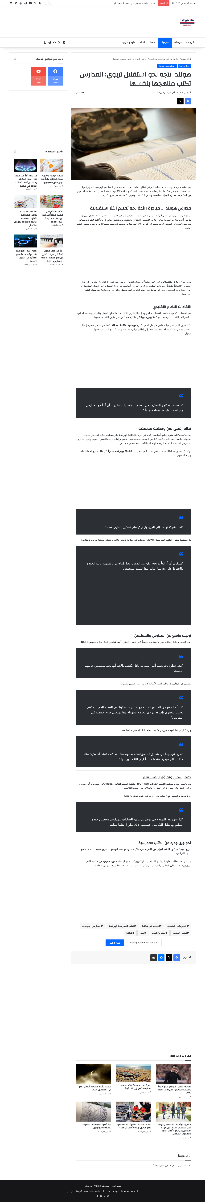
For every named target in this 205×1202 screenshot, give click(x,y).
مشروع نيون (158, 932)
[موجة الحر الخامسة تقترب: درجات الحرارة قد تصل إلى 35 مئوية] (133, 1073)
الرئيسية (190, 42)
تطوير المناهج (180, 932)
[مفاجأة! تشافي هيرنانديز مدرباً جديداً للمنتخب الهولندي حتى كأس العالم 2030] (173, 1074)
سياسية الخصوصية (121, 1191)
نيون (142, 932)
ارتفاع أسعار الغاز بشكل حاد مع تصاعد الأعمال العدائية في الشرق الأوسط (26, 256)
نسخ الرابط (115, 942)
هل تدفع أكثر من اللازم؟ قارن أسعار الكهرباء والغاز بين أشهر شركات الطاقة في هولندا (26, 181)
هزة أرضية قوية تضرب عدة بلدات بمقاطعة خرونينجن (96, 1126)
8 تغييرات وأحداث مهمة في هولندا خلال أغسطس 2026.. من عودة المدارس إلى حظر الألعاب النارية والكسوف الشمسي (174, 1129)
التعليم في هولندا (151, 925)
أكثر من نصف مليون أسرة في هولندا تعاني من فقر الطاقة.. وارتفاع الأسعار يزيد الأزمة (52, 256)
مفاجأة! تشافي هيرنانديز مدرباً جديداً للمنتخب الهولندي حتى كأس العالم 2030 (174, 1090)
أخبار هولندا (165, 42)
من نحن (70, 1191)
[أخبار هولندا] (187, 22)
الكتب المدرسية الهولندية (122, 925)
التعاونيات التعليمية (177, 925)
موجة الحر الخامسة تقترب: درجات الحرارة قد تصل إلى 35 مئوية (128, 3)
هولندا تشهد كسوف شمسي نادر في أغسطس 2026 (95, 1088)
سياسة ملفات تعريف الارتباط (88, 1191)
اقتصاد (152, 42)
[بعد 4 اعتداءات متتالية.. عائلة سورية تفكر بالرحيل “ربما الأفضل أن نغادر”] (133, 1111)
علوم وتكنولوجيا (128, 42)
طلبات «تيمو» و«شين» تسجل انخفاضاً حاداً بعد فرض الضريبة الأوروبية (52, 179)
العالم (142, 42)
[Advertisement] (133, 256)
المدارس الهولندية (91, 925)
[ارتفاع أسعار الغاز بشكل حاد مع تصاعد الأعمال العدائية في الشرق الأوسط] (25, 241)
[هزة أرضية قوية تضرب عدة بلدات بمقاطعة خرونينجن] (93, 1111)
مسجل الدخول (171, 1165)
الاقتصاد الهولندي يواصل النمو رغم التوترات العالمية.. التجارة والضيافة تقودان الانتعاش (25, 218)
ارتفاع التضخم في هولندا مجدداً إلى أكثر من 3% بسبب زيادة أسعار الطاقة (52, 217)
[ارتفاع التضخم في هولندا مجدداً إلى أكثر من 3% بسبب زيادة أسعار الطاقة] (51, 201)
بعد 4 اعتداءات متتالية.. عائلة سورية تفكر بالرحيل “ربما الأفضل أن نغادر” (134, 1126)
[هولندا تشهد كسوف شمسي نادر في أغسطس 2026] (93, 1074)
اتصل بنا (107, 1191)
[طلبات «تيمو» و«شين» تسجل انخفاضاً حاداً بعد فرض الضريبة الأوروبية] (51, 165)
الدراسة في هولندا (167, 66)
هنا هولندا (88, 1186)
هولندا (179, 42)
